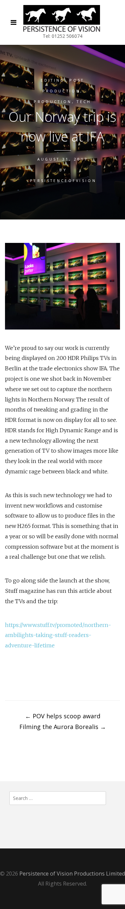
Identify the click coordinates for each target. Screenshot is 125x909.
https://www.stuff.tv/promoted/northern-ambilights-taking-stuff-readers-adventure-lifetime (58, 635)
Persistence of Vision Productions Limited (72, 873)
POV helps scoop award (62, 716)
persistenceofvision (63, 180)
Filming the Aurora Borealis (62, 727)
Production (53, 101)
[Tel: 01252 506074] (61, 18)
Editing (52, 80)
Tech (84, 101)
